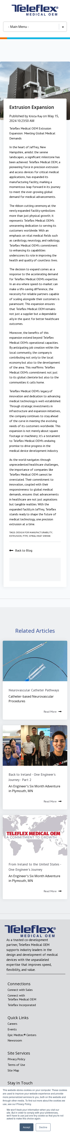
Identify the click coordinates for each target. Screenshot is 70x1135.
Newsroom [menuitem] (15, 1040)
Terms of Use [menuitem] (16, 1065)
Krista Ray (35, 116)
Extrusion (15, 535)
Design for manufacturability (34, 532)
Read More (50, 711)
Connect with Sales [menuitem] (20, 990)
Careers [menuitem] (12, 1024)
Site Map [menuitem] (13, 1070)
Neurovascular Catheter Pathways (34, 690)
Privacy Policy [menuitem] (16, 1059)
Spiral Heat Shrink (40, 535)
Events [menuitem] (12, 1029)
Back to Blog (23, 550)
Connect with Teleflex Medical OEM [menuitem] (22, 997)
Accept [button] (26, 1127)
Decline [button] (43, 1127)
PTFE (25, 535)
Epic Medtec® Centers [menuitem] (22, 1035)
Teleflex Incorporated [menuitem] (22, 1005)
